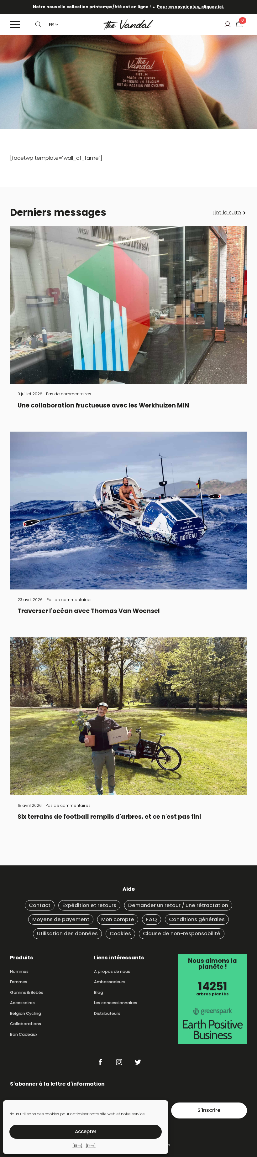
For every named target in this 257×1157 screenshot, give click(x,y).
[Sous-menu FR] (55, 24)
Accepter (86, 1131)
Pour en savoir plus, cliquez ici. (190, 6)
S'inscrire (209, 1110)
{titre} (77, 1146)
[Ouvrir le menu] (15, 24)
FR (51, 24)
